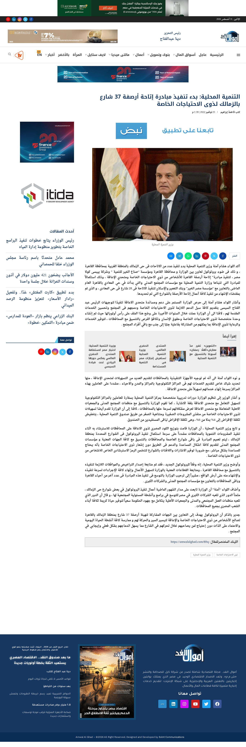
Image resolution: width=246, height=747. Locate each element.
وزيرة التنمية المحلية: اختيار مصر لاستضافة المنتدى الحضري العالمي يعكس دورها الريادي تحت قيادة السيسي (102, 361)
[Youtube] (8, 19)
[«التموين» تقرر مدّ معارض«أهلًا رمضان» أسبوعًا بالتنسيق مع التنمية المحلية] (228, 357)
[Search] (9, 60)
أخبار (51, 60)
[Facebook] (31, 19)
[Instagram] (19, 19)
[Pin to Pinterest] (205, 261)
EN (39, 60)
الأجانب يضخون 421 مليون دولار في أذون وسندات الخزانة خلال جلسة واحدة (40, 283)
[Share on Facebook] (222, 261)
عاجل (203, 60)
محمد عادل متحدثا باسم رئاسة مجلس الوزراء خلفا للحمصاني (40, 266)
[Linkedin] (14, 19)
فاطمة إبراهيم (227, 117)
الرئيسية (216, 60)
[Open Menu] (238, 60)
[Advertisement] (123, 605)
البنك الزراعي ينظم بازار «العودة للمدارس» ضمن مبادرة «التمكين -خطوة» (40, 324)
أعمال (139, 60)
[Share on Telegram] (179, 261)
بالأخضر (63, 60)
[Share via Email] (171, 261)
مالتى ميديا (120, 60)
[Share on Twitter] (214, 261)
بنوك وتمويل (160, 60)
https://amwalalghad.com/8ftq (190, 547)
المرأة (77, 60)
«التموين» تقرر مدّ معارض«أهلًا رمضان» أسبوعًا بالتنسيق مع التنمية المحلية (202, 357)
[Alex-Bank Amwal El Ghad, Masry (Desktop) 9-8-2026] (123, 3)
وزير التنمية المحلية (201, 560)
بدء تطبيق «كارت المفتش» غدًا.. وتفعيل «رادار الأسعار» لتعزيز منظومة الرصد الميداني (40, 304)
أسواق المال (185, 60)
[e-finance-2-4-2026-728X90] (123, 74)
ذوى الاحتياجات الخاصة (227, 560)
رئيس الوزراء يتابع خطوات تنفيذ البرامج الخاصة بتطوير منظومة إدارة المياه (40, 249)
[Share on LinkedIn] (196, 261)
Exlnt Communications (171, 742)
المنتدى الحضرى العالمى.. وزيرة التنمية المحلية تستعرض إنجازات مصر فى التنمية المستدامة (152, 361)
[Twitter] (25, 19)
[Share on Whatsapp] (188, 261)
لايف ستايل (97, 60)
